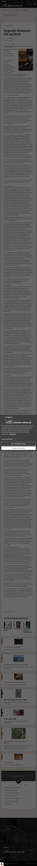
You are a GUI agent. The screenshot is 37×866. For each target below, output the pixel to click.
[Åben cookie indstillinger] (2, 864)
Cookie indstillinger (7, 439)
